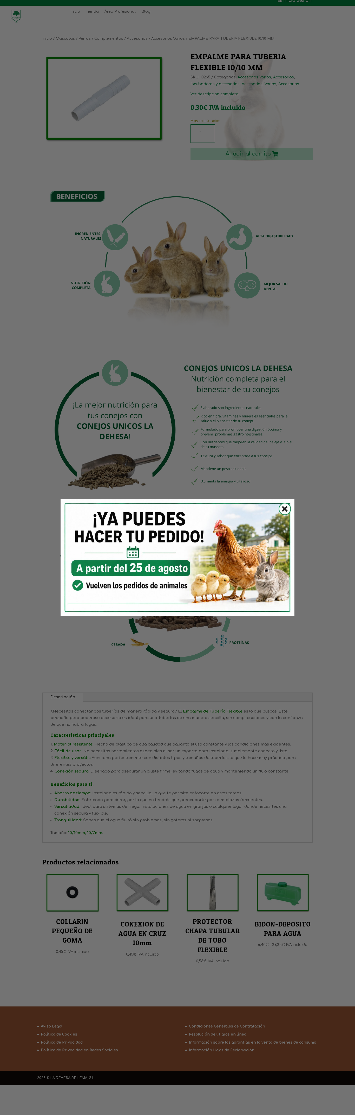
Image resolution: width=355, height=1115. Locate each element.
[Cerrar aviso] (281, 510)
